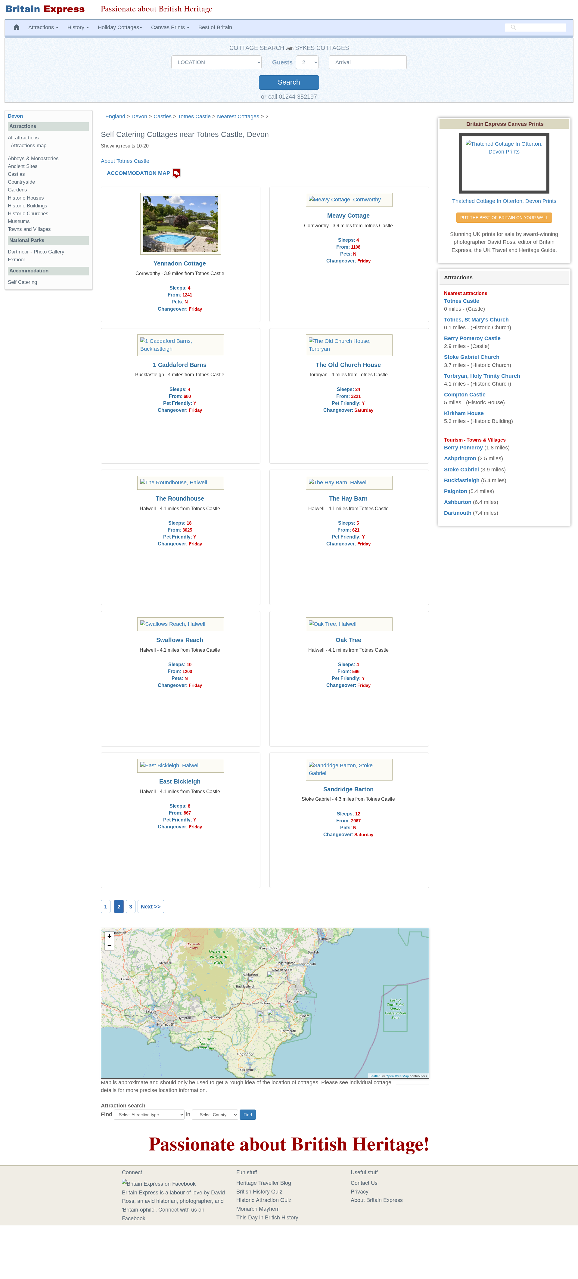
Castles (163, 116)
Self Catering (22, 282)
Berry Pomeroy (463, 448)
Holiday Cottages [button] (118, 27)
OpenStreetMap (397, 1075)
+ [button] (109, 936)
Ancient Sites (23, 166)
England (115, 116)
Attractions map (28, 145)
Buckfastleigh (462, 480)
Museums (19, 221)
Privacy (359, 1191)
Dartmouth (457, 513)
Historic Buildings (27, 206)
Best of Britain (215, 27)
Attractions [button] (41, 27)
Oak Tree (348, 640)
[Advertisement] (48, 387)
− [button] (109, 945)
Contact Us (364, 1182)
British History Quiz (259, 1191)
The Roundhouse (180, 498)
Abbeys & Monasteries (33, 158)
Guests (283, 62)
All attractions (23, 138)
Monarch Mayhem (258, 1208)
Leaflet (375, 1075)
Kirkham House (464, 413)
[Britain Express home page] (48, 9)
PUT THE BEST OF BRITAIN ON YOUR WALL (504, 217)
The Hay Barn (348, 498)
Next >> (151, 907)
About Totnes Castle (125, 161)
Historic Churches (28, 213)
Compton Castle (465, 395)
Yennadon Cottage (180, 263)
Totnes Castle (194, 116)
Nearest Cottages (238, 116)
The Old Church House (348, 365)
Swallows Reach (179, 640)
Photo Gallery (49, 252)
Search (289, 82)
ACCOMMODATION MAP (138, 173)
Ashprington (460, 458)
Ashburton (457, 502)
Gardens (17, 190)
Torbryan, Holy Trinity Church (482, 376)
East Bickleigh (179, 781)
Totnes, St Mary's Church (476, 320)
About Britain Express (377, 1199)
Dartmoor (18, 252)
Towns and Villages (29, 229)
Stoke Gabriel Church (471, 357)
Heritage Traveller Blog (263, 1182)
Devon (139, 116)
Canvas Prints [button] (168, 27)
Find (106, 1114)
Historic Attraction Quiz (263, 1199)
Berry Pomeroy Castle (472, 338)
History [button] (76, 27)
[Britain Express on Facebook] (159, 1182)
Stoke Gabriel (461, 470)
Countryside (21, 182)
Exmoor (16, 259)
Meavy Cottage (348, 215)
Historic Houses (26, 198)
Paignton (455, 491)
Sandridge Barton (348, 789)
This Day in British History (267, 1217)
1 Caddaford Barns (180, 365)
